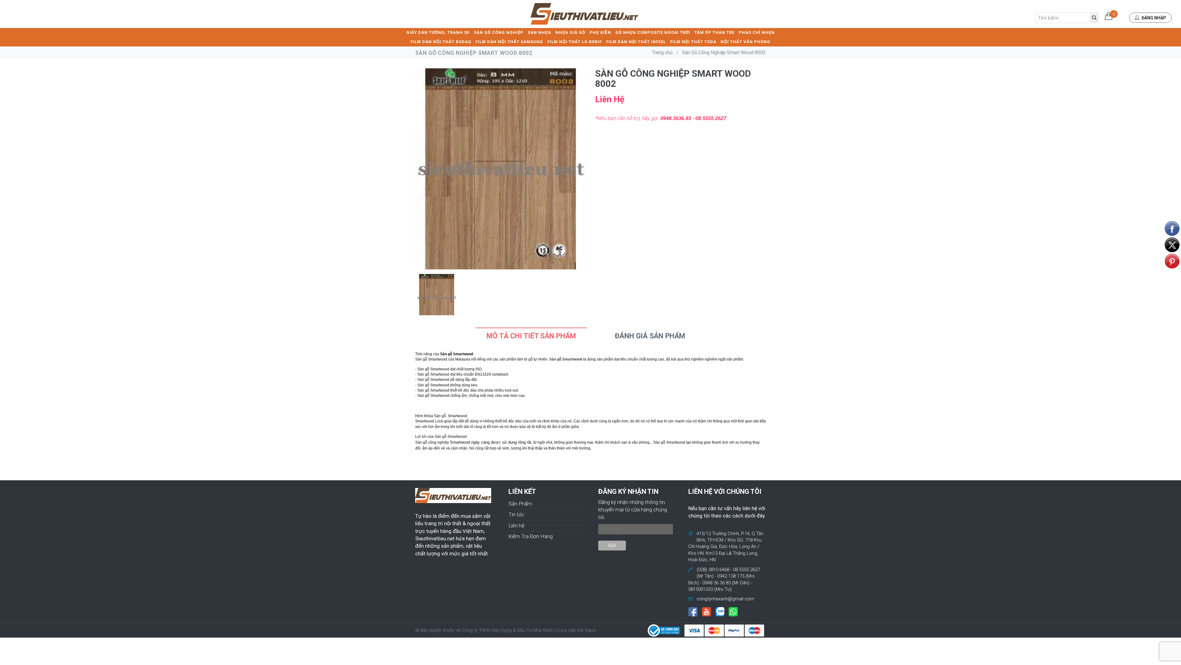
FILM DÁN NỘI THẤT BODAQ (441, 41)
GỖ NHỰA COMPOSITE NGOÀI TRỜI (652, 32)
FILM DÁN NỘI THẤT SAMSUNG (509, 41)
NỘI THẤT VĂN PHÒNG (745, 41)
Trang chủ (662, 52)
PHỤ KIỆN (600, 32)
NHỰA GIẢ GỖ (570, 32)
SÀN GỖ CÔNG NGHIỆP (498, 32)
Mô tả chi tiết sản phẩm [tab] (531, 336)
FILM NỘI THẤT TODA (693, 41)
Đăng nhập (1153, 17)
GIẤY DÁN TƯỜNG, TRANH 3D (438, 32)
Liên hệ (516, 525)
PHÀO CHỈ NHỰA (757, 32)
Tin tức (516, 514)
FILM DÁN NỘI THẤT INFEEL (636, 41)
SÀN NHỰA (539, 32)
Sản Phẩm (520, 504)
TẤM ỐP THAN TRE (714, 32)
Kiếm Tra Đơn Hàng (530, 536)
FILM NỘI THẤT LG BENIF (574, 41)
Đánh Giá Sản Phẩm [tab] (650, 336)
